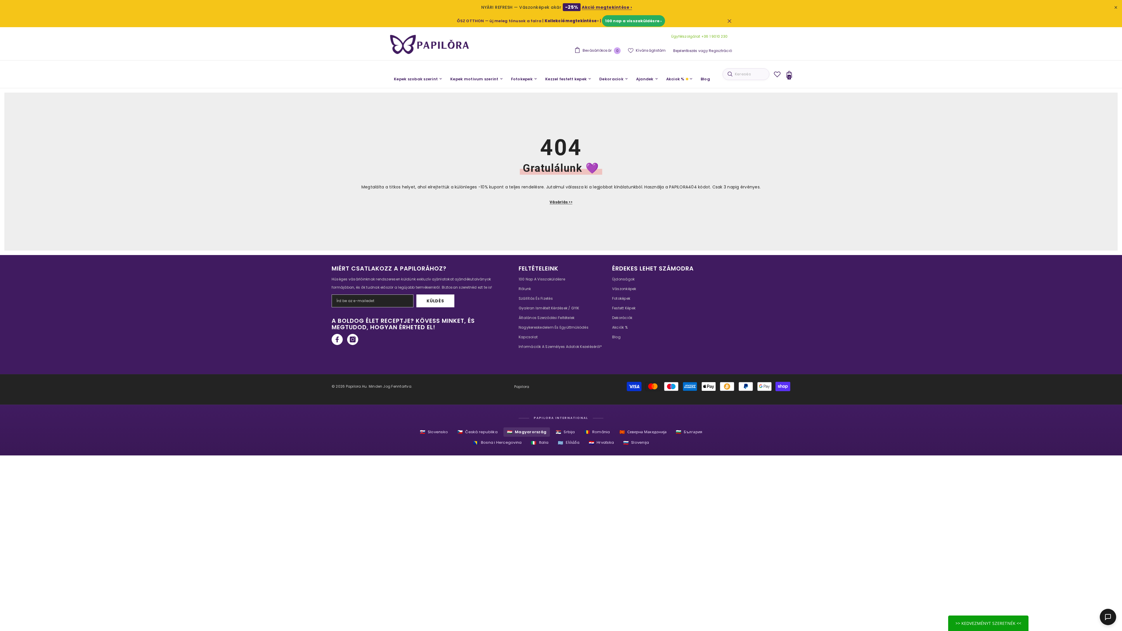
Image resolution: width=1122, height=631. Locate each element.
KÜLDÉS (435, 301)
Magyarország (526, 432)
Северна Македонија (643, 432)
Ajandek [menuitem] (645, 79)
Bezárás (729, 20)
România (597, 432)
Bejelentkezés (685, 50)
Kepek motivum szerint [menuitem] (474, 79)
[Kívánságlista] (777, 74)
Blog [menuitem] (705, 79)
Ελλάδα (568, 443)
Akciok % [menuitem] (675, 79)
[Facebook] (337, 339)
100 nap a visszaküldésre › (633, 21)
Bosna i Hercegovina (497, 443)
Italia (539, 443)
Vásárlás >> (561, 202)
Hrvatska (601, 443)
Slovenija (636, 443)
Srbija (565, 432)
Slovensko (434, 432)
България (689, 432)
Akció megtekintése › (607, 7)
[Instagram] (352, 339)
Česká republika (477, 432)
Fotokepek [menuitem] (522, 79)
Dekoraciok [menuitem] (611, 79)
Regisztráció (720, 50)
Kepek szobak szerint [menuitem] (416, 79)
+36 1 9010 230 (714, 36)
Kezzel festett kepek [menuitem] (566, 79)
